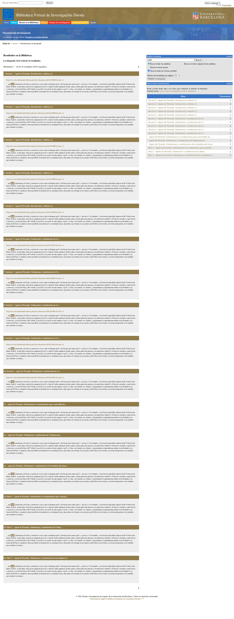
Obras (14, 23)
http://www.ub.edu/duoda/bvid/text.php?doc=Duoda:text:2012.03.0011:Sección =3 (35, 311)
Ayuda (93, 23)
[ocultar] (229, 56)
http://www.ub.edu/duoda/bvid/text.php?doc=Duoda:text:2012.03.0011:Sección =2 (35, 278)
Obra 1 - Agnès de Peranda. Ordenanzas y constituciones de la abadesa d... (37, 558)
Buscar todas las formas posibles (164, 71)
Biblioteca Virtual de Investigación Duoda (50, 14)
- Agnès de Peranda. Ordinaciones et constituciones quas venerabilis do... (36, 404)
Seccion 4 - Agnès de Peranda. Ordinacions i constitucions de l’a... (33, 338)
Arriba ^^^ (139, 599)
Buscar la (159, 67)
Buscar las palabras (160, 64)
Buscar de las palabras (200, 64)
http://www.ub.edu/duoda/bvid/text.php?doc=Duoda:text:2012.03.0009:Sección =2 (35, 113)
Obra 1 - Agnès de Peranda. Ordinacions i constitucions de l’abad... (34, 527)
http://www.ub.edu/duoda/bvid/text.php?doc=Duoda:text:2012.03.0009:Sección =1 (35, 80)
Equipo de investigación (59, 23)
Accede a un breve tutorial (37, 37)
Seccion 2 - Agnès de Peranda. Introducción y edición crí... (30, 106)
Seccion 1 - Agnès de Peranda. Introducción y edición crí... (30, 73)
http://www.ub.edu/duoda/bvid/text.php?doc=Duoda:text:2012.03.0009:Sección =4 (35, 179)
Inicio (6, 23)
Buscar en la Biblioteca (29, 23)
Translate (226, 5)
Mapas (44, 23)
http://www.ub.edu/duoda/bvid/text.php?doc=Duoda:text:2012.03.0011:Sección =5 (35, 377)
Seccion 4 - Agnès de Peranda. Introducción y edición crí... (30, 172)
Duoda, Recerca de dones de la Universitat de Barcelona (212, 16)
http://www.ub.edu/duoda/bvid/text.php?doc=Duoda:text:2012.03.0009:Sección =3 (35, 146)
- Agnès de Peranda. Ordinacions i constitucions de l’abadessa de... (34, 435)
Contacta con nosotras (124, 599)
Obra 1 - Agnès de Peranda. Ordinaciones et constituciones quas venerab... (37, 496)
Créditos (109, 599)
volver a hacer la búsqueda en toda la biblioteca (177, 91)
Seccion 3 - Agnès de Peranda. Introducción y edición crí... (30, 139)
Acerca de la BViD (80, 23)
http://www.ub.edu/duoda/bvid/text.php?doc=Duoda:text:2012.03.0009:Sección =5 (35, 212)
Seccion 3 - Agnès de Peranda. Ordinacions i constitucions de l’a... (33, 305)
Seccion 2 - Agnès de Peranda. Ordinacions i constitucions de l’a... (33, 272)
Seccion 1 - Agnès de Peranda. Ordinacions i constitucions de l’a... (33, 238)
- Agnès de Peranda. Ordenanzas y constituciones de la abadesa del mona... (37, 465)
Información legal (97, 599)
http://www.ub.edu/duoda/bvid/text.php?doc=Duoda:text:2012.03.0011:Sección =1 (35, 245)
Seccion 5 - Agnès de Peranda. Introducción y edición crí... (30, 205)
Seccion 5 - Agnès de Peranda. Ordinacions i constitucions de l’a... (34, 371)
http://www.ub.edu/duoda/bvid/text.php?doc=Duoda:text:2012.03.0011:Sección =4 (35, 344)
